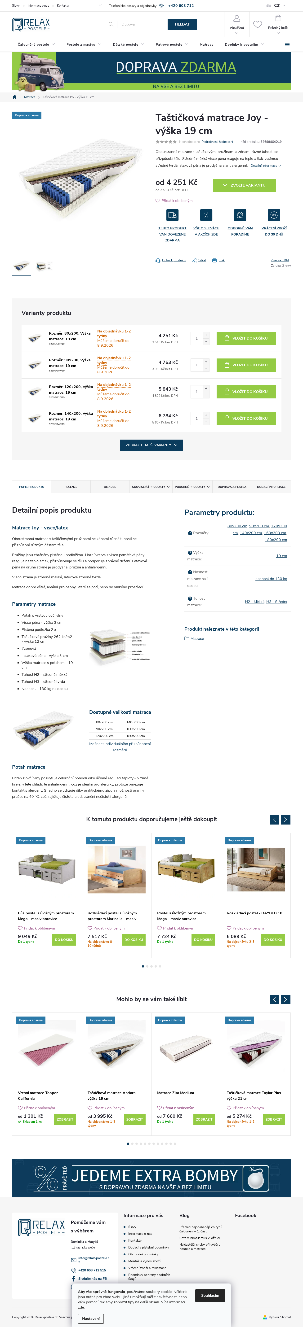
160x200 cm (275, 533)
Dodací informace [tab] (271, 487)
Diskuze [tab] (110, 487)
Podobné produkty (190, 487)
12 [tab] (175, 1144)
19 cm (281, 556)
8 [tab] (158, 1144)
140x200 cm (251, 533)
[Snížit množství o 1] (206, 341)
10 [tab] (166, 1144)
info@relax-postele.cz (93, 1260)
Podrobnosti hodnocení (217, 142)
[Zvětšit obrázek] (34, 338)
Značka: (280, 260)
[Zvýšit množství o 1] (206, 335)
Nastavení (91, 1318)
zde (81, 1307)
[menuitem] (36, 44)
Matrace (197, 638)
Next (285, 820)
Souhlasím (210, 1295)
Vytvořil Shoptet (280, 1317)
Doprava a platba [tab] (232, 487)
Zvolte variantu (248, 185)
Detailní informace (264, 165)
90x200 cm (259, 526)
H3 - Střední (276, 601)
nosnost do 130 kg (271, 578)
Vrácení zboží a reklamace (147, 1268)
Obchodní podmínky (143, 1254)
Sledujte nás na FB (92, 1278)
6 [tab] (149, 1144)
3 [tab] (151, 966)
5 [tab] (160, 966)
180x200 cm (276, 539)
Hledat (182, 24)
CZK (277, 6)
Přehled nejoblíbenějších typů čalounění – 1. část (200, 1229)
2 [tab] (147, 966)
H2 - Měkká (254, 601)
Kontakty (63, 6)
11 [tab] (170, 1144)
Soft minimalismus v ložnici (199, 1238)
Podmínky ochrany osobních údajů (149, 1277)
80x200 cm (237, 526)
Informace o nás (38, 6)
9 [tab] (162, 1144)
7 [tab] (153, 1144)
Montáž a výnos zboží (144, 1261)
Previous (274, 820)
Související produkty (148, 487)
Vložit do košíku (250, 338)
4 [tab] (156, 966)
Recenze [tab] (71, 487)
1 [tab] (143, 966)
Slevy (16, 6)
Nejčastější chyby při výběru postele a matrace (199, 1246)
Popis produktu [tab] (31, 487)
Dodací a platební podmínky (148, 1247)
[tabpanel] (47, 895)
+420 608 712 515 (92, 1270)
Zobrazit (65, 1119)
